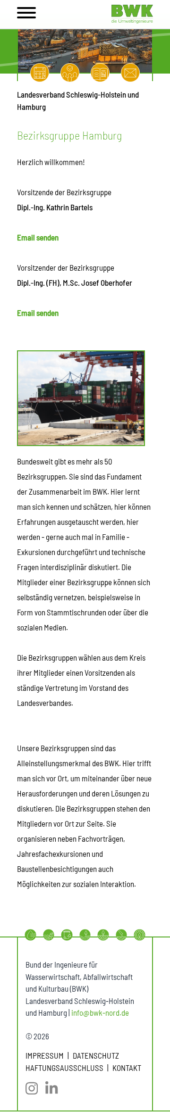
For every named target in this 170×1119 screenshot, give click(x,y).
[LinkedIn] (55, 1088)
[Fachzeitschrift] (100, 72)
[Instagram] (35, 1088)
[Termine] (40, 72)
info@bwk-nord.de (100, 1012)
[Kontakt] (130, 72)
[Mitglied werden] (70, 72)
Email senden (38, 237)
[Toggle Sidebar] (26, 14)
